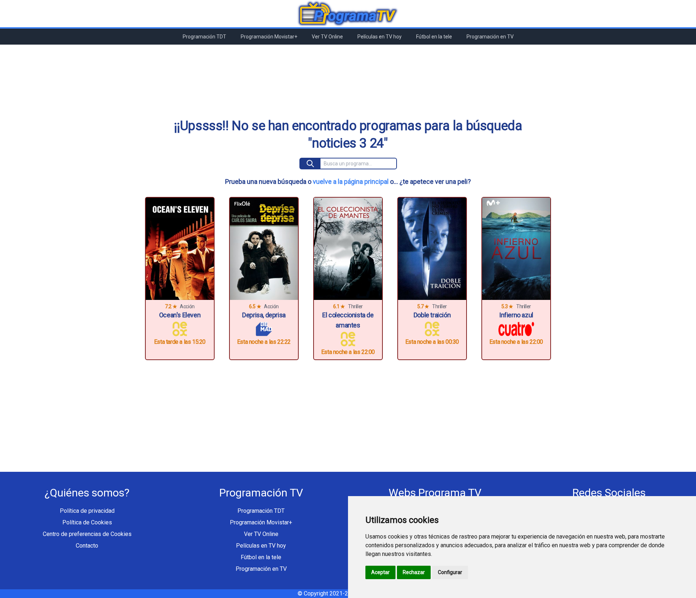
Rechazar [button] (414, 572)
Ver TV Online (327, 37)
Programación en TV (490, 37)
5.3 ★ (507, 306)
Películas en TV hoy (379, 37)
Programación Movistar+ (269, 37)
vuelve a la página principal (351, 181)
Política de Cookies (87, 522)
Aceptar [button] (380, 572)
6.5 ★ (255, 306)
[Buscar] (310, 163)
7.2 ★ (171, 306)
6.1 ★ (339, 306)
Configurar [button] (450, 572)
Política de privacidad (87, 510)
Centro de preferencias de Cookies (87, 534)
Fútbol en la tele (434, 37)
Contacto (87, 545)
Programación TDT (204, 37)
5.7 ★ (423, 306)
